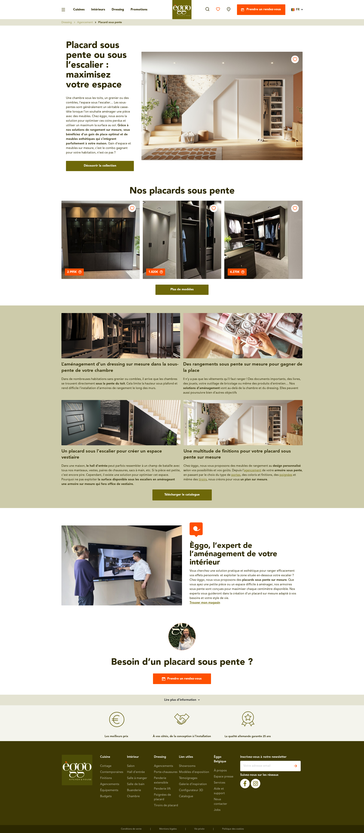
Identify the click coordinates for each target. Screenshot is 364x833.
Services (219, 782)
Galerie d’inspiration (193, 784)
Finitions (106, 778)
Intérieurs (98, 9)
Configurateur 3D (191, 790)
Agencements (109, 784)
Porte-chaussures (165, 772)
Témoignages (188, 778)
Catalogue (186, 796)
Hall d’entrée (136, 772)
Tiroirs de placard (166, 805)
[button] (222, 106)
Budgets (106, 796)
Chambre (133, 796)
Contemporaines (111, 772)
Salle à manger (137, 778)
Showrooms (187, 766)
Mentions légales (168, 829)
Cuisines (79, 9)
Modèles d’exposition (194, 772)
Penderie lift (162, 788)
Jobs (217, 810)
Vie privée (199, 829)
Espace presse (223, 776)
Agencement (85, 22)
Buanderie (134, 790)
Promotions (139, 9)
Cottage (105, 766)
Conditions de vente (131, 829)
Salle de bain (135, 784)
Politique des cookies (233, 829)
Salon (131, 766)
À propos (220, 770)
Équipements (109, 790)
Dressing (118, 9)
